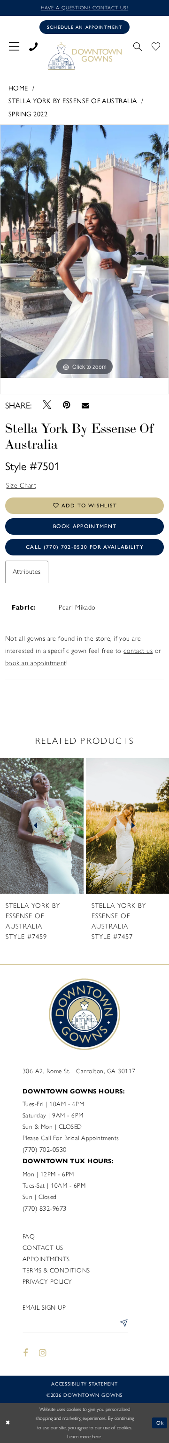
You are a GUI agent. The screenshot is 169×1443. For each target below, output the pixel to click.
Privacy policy (47, 1281)
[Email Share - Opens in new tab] (85, 404)
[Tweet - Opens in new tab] (47, 404)
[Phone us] (33, 45)
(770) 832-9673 (45, 1208)
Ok (160, 1422)
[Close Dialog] (8, 1423)
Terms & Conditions (56, 1270)
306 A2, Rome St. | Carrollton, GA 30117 (79, 1071)
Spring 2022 (27, 113)
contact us (138, 650)
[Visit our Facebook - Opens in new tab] (25, 1353)
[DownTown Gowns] (84, 55)
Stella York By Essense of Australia (72, 100)
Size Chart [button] (21, 485)
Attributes (27, 571)
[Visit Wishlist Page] (155, 45)
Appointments (46, 1259)
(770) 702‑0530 (45, 1149)
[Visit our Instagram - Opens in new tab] (43, 1353)
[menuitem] (14, 45)
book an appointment (35, 663)
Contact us (43, 1247)
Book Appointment (85, 526)
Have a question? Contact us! (85, 8)
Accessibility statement (84, 1383)
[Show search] (137, 45)
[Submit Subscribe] (122, 1324)
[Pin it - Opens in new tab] (66, 405)
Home (18, 87)
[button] (14, 45)
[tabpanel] (84, 251)
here (96, 1437)
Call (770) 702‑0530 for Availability (85, 547)
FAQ (29, 1236)
